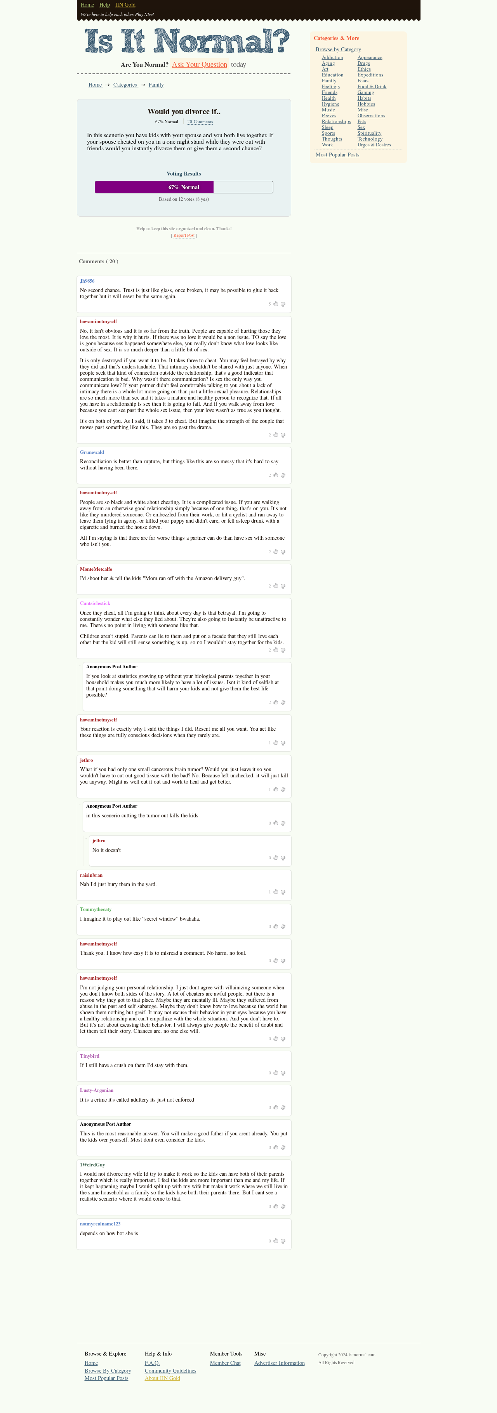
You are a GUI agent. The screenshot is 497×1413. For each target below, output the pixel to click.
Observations (371, 115)
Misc (363, 109)
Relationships (336, 121)
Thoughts (332, 138)
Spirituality (370, 132)
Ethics (364, 68)
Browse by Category (338, 49)
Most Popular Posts (338, 154)
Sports (328, 132)
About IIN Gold (162, 1378)
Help (104, 4)
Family (156, 84)
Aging (328, 62)
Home (87, 4)
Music (328, 109)
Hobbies (366, 103)
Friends (329, 92)
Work (327, 144)
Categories (126, 84)
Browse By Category (108, 1370)
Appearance (370, 57)
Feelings (331, 86)
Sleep (328, 126)
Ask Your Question (199, 64)
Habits (364, 97)
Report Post (184, 235)
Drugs (364, 62)
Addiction (332, 57)
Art (325, 68)
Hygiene (330, 103)
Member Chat (225, 1362)
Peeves (329, 115)
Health (329, 97)
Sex (361, 126)
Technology (370, 138)
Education (333, 74)
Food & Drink (372, 86)
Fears (363, 80)
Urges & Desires (374, 144)
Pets (362, 121)
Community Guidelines (170, 1370)
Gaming (366, 92)
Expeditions (370, 74)
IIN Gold (125, 4)
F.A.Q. (152, 1362)
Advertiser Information (279, 1362)
